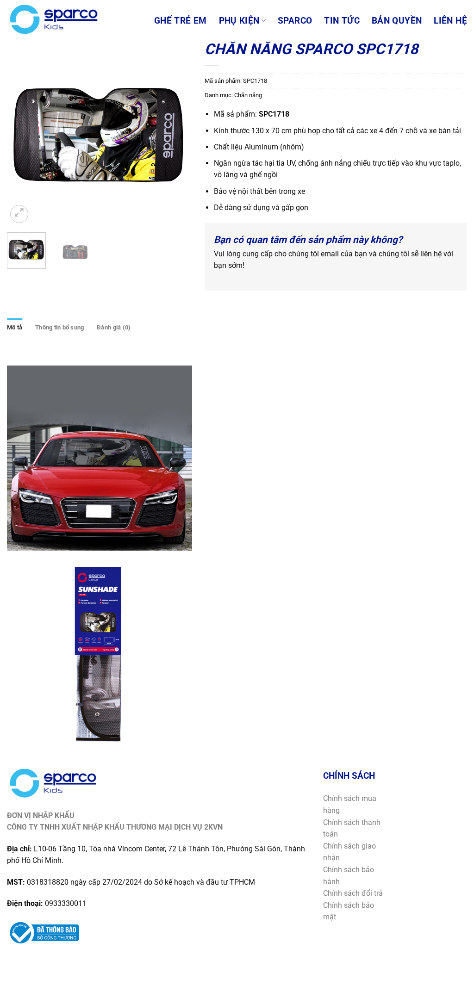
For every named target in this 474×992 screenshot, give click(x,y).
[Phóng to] (19, 214)
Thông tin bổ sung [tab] (59, 327)
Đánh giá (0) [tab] (114, 327)
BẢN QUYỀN (397, 21)
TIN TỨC (342, 21)
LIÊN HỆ (450, 21)
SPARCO (295, 21)
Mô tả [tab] (14, 327)
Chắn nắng (248, 95)
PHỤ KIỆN (239, 21)
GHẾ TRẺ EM (180, 21)
